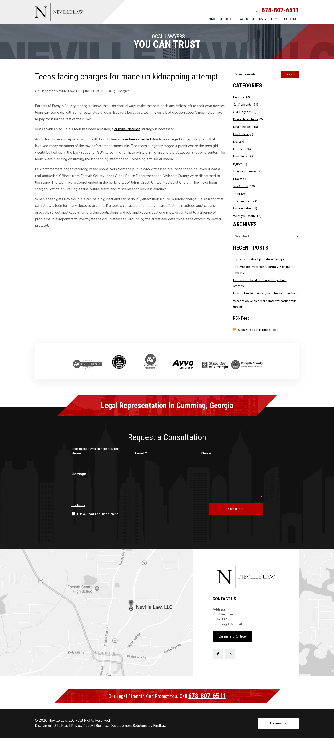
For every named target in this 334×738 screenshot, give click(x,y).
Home (211, 19)
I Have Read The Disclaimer (97, 514)
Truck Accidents (243, 201)
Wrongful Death (244, 216)
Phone (206, 453)
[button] (330, 710)
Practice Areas (249, 19)
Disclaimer (78, 505)
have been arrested (136, 139)
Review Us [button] (278, 723)
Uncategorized (243, 208)
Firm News (240, 156)
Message (78, 474)
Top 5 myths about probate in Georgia (258, 259)
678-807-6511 (280, 10)
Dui (235, 142)
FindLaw (160, 725)
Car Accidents (242, 104)
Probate (238, 179)
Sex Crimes (240, 186)
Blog (275, 19)
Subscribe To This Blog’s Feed (258, 330)
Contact (291, 19)
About (225, 19)
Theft (236, 194)
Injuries (238, 164)
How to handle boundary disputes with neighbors (266, 293)
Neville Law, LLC (69, 91)
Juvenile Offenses (245, 171)
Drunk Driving (242, 134)
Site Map (61, 725)
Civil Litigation (242, 112)
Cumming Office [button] (232, 636)
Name (76, 453)
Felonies (239, 149)
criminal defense (127, 129)
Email (141, 453)
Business (239, 97)
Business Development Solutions (121, 725)
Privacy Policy (82, 725)
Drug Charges (118, 91)
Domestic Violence (245, 119)
